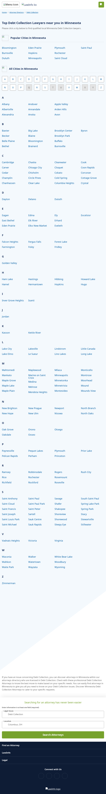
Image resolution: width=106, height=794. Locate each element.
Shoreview (60, 514)
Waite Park (8, 567)
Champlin (7, 178)
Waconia (6, 556)
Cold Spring (61, 178)
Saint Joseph (9, 514)
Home (4, 12)
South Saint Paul (90, 498)
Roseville (59, 482)
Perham (32, 456)
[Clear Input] (101, 714)
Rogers (58, 472)
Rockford (33, 482)
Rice (4, 477)
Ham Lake (7, 279)
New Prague (35, 408)
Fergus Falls (34, 241)
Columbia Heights (64, 183)
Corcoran (86, 172)
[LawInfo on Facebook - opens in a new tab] (41, 776)
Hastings (33, 279)
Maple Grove (9, 380)
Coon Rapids (88, 167)
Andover (32, 104)
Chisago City (35, 167)
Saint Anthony (9, 498)
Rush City (86, 472)
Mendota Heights (37, 392)
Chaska (32, 162)
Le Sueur (33, 354)
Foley (31, 247)
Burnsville (7, 53)
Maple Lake (8, 385)
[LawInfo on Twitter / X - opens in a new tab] (49, 776)
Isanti (31, 300)
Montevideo (61, 390)
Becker (5, 135)
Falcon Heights (10, 241)
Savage (58, 498)
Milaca (58, 370)
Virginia (59, 540)
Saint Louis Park (11, 519)
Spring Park (87, 509)
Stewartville (87, 519)
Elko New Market (37, 225)
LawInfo (6, 752)
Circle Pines (34, 178)
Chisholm (33, 172)
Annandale (34, 109)
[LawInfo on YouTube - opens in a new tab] (57, 776)
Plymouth (60, 47)
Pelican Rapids (10, 456)
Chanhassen (8, 183)
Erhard (58, 220)
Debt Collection (32, 12)
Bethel (5, 146)
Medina (32, 381)
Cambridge (8, 162)
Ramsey (6, 472)
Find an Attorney (10, 745)
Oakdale (6, 434)
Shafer (58, 503)
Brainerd (33, 146)
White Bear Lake (63, 556)
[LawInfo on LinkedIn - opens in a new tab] (65, 776)
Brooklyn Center (63, 130)
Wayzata (32, 567)
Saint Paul (86, 47)
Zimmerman (8, 583)
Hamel (5, 284)
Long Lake (86, 354)
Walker (32, 556)
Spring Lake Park (90, 503)
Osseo (31, 434)
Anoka (31, 114)
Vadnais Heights (11, 540)
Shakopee (60, 509)
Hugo (84, 284)
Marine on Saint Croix (37, 376)
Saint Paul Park (36, 503)
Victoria (32, 540)
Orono (31, 429)
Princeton (60, 456)
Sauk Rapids (35, 524)
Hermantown (35, 284)
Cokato (58, 172)
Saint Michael (9, 524)
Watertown (34, 562)
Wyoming (60, 567)
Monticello (87, 370)
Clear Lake (34, 183)
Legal (4, 760)
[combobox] (53, 714)
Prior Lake (86, 450)
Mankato (7, 375)
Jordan (5, 316)
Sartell (31, 514)
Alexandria (8, 114)
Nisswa (58, 413)
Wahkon (6, 562)
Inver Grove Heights (13, 300)
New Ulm (33, 413)
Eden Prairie (34, 47)
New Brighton (9, 408)
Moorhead (86, 380)
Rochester (60, 53)
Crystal (84, 183)
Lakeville (33, 348)
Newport (59, 408)
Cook (83, 162)
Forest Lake (61, 241)
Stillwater (86, 524)
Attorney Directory (16, 12)
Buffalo (58, 141)
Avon (57, 114)
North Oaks (87, 413)
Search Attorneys (53, 734)
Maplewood (34, 370)
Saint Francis (9, 509)
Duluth (5, 58)
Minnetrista (61, 385)
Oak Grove (7, 429)
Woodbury (60, 562)
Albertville (7, 109)
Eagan (5, 215)
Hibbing (59, 279)
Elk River (33, 220)
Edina (31, 215)
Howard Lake (88, 279)
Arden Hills (61, 109)
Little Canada (88, 348)
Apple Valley (61, 104)
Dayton (6, 199)
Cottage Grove (89, 178)
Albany (5, 104)
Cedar (5, 172)
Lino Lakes (60, 354)
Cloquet (59, 167)
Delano (32, 199)
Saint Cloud (61, 58)
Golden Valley (9, 263)
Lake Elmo (7, 354)
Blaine (31, 135)
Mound (85, 385)
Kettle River (34, 332)
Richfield (6, 482)
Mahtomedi (8, 370)
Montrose (86, 375)
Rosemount (61, 477)
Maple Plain (8, 390)
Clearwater (60, 162)
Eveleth (59, 225)
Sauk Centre (34, 519)
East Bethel (8, 220)
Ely (56, 215)
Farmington (8, 247)
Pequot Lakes (35, 450)
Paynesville (8, 450)
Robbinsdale (35, 472)
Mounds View (88, 390)
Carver (5, 167)
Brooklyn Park (62, 135)
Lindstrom (60, 348)
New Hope (7, 413)
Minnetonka (61, 380)
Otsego (59, 429)
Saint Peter (34, 509)
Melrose (32, 387)
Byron (84, 130)
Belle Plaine (8, 141)
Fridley (58, 247)
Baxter (5, 130)
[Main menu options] (11, 5)
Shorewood (61, 519)
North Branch (88, 408)
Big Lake (33, 130)
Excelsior (86, 215)
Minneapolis (35, 58)
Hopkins (32, 53)
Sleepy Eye (60, 524)
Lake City (7, 348)
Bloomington (9, 47)
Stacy (84, 514)
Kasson (6, 332)
